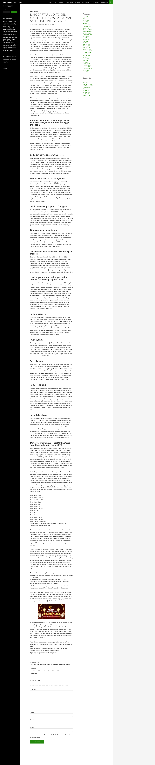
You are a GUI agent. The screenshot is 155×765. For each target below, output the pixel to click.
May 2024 (85, 60)
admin (42, 24)
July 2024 (85, 57)
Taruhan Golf (85, 2)
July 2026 (85, 18)
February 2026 (87, 26)
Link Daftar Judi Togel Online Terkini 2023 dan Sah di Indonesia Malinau (50, 663)
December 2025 (87, 30)
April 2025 (86, 42)
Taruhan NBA (95, 2)
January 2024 (86, 67)
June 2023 (86, 70)
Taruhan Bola (86, 90)
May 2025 (85, 41)
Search (4, 10)
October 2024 (87, 52)
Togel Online (104, 2)
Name (32, 712)
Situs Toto (5, 68)
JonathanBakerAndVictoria (12, 2)
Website (32, 727)
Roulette (77, 2)
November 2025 (87, 31)
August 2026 (86, 17)
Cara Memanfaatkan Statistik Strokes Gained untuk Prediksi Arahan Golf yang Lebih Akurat (10, 36)
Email (32, 720)
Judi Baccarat (53, 2)
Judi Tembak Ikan (87, 84)
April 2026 (86, 23)
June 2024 (86, 59)
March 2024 (86, 63)
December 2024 (87, 49)
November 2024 (87, 50)
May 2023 (85, 71)
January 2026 (86, 28)
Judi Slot (61, 2)
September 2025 (87, 34)
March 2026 (86, 25)
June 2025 (86, 39)
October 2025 (87, 33)
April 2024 (86, 62)
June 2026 (86, 20)
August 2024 (86, 55)
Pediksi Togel (69, 2)
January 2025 (86, 47)
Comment (33, 689)
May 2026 (85, 21)
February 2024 (87, 65)
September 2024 (87, 54)
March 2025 (86, 44)
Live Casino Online (88, 85)
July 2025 (85, 38)
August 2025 (86, 36)
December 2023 (87, 68)
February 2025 (87, 46)
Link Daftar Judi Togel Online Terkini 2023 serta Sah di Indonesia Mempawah (48, 671)
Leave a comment (51, 24)
